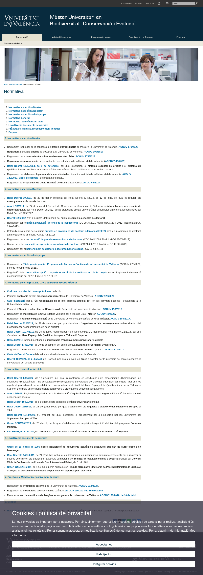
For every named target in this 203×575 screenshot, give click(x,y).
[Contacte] (167, 3)
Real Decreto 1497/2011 (20, 455)
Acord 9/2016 (14, 393)
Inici (6, 84)
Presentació (22, 37)
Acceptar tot (104, 544)
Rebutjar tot (103, 554)
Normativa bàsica (13, 43)
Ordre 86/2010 (15, 340)
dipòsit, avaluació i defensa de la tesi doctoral (52, 222)
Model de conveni (28, 177)
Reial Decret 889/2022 (20, 378)
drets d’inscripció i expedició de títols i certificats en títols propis (67, 272)
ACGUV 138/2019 (112, 309)
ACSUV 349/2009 (114, 161)
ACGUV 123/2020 (104, 296)
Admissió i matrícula (61, 37)
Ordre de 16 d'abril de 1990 (24, 446)
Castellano (126, 4)
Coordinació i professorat (141, 37)
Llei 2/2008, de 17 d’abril (20, 431)
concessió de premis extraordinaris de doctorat (55, 239)
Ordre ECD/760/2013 (19, 423)
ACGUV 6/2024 (91, 182)
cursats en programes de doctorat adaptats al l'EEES (76, 231)
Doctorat (180, 37)
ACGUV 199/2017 (93, 151)
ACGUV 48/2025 (106, 314)
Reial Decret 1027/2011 (20, 331)
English (138, 4)
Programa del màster (101, 37)
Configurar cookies (104, 564)
